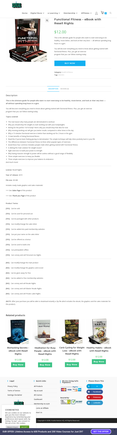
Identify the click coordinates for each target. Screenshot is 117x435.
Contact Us (38, 412)
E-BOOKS (61, 75)
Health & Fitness (67, 72)
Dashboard (38, 399)
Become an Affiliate (41, 408)
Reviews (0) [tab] (64, 89)
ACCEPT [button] (24, 427)
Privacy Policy (13, 386)
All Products (38, 386)
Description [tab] (53, 89)
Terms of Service (14, 390)
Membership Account (42, 404)
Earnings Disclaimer (15, 395)
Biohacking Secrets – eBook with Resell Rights (18, 351)
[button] (47, 20)
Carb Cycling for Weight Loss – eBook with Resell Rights (72, 350)
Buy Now (70, 63)
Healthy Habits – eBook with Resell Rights (98, 349)
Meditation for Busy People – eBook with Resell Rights (45, 351)
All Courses (38, 395)
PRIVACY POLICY (12, 427)
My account (38, 390)
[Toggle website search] (110, 13)
